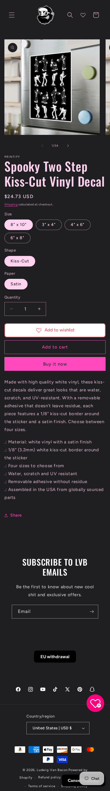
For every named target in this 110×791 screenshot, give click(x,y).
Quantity (12, 297)
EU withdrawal (55, 656)
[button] (11, 15)
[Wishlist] (83, 15)
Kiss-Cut (20, 261)
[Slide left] (42, 145)
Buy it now (55, 364)
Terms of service (41, 786)
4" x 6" (77, 224)
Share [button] (16, 515)
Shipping (11, 204)
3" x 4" (49, 224)
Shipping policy (74, 786)
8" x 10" (19, 224)
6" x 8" (17, 237)
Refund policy (49, 777)
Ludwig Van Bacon (52, 770)
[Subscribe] (91, 612)
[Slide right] (68, 145)
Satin (16, 283)
